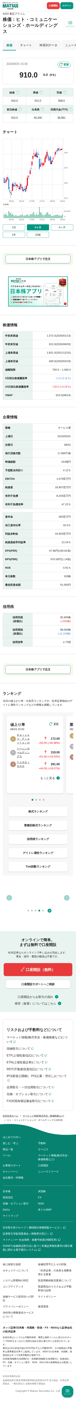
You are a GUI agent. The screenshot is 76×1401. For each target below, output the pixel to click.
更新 (66, 64)
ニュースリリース (48, 1171)
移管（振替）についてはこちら (35, 1003)
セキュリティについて (16, 1270)
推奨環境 (43, 1306)
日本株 (7, 1191)
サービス (43, 1149)
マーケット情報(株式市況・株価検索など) (54, 1157)
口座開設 (53, 5)
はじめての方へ (12, 1137)
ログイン (66, 5)
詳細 (38, 234)
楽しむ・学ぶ (10, 1143)
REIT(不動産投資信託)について (27, 1069)
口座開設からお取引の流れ (35, 996)
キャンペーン (10, 1171)
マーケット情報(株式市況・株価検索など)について (37, 1039)
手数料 (42, 1143)
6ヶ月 (62, 227)
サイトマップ (10, 1215)
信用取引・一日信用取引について (29, 1087)
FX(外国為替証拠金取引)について (29, 1101)
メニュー (67, 1394)
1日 (14, 227)
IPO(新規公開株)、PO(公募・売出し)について (37, 1076)
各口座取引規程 (12, 1264)
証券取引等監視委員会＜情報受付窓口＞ (26, 1233)
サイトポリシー (47, 1296)
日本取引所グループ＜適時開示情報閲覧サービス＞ (32, 1227)
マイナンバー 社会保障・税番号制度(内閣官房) (30, 1239)
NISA (41, 1203)
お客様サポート (12, 1165)
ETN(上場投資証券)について (25, 1062)
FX (39, 1197)
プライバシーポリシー (16, 1306)
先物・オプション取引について (27, 1094)
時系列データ (48, 45)
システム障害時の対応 (16, 1280)
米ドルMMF (45, 1209)
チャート (26, 45)
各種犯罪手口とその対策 (52, 1264)
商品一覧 (8, 1149)
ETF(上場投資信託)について (25, 1055)
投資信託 (8, 1197)
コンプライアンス (13, 1286)
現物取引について (18, 1048)
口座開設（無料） (40, 970)
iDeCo (6, 1209)
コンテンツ (70, 26)
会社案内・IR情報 (13, 1177)
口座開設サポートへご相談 (38, 984)
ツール (7, 1155)
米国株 (42, 1191)
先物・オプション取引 (16, 1203)
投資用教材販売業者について (55, 1280)
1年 (14, 234)
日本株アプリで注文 (38, 258)
